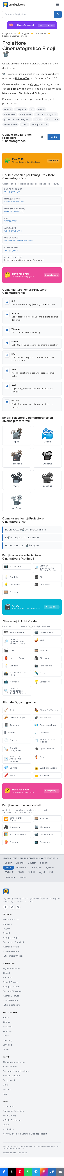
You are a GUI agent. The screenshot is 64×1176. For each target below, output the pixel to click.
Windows (7, 1031)
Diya (39, 640)
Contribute (8, 1106)
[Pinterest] (18, 907)
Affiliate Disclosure (12, 1120)
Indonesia (10, 877)
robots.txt (22, 1153)
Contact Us (8, 1129)
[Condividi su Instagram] (44, 1172)
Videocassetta (14, 632)
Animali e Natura (11, 946)
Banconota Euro (45, 725)
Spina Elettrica (44, 749)
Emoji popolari (10, 1080)
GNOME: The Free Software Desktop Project (25, 1133)
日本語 (21, 872)
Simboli (6, 933)
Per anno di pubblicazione (16, 1071)
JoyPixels (7, 1044)
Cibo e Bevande (11, 951)
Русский (50, 867)
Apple (6, 1017)
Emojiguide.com (9, 33)
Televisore (12, 682)
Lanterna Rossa (14, 658)
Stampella (42, 733)
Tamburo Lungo (14, 717)
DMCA (6, 1124)
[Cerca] (58, 14)
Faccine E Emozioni (12, 991)
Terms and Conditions (13, 1111)
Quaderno (12, 725)
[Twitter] (11, 907)
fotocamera (10, 114)
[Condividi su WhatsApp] (28, 1172)
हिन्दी (51, 872)
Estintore (41, 757)
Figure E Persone (11, 968)
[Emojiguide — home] (15, 4)
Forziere (9, 733)
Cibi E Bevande (10, 1000)
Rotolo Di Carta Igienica (44, 740)
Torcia (39, 673)
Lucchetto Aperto (45, 768)
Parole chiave (10, 1066)
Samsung (7, 1040)
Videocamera (43, 632)
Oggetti (25, 33)
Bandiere (7, 924)
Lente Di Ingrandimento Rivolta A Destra (45, 567)
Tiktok (6, 1049)
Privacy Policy (9, 1115)
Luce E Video (40, 33)
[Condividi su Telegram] (36, 1172)
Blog (5, 1084)
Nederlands (22, 867)
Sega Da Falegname (12, 749)
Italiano (8, 867)
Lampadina (12, 584)
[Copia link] (52, 1172)
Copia (54, 136)
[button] (32, 191)
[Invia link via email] (60, 1172)
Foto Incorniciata (15, 834)
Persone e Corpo (11, 919)
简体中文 (9, 872)
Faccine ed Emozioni (13, 942)
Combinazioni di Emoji (14, 1062)
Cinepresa (42, 584)
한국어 (31, 872)
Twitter (6, 1035)
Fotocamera (12, 566)
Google (7, 1022)
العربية (42, 872)
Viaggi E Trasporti (11, 986)
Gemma (10, 768)
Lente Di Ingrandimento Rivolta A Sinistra (15, 690)
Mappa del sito (9, 1153)
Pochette (41, 775)
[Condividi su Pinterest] (20, 1172)
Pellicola (11, 592)
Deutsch (32, 862)
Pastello (10, 775)
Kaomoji (7, 1089)
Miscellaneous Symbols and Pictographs (24, 260)
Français (44, 862)
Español (20, 862)
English (8, 862)
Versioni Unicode (11, 1075)
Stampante (42, 827)
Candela (11, 577)
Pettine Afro (42, 717)
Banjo (9, 710)
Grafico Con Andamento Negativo (12, 758)
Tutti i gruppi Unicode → (14, 956)
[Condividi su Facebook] (4, 1172)
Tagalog (23, 877)
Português (37, 867)
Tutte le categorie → (12, 1005)
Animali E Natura (11, 995)
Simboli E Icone (10, 982)
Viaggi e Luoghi (10, 937)
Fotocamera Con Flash (15, 673)
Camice (10, 740)
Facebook (8, 1026)
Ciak (39, 577)
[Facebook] (5, 907)
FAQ (5, 1094)
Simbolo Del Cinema (13, 819)
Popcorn (11, 842)
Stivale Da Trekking (46, 710)
